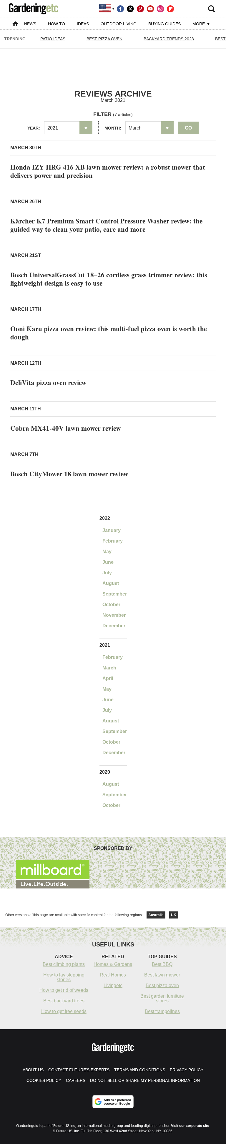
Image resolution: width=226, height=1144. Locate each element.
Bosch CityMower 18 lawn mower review (69, 474)
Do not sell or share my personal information (145, 1080)
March (109, 667)
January (111, 530)
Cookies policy (43, 1080)
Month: (112, 128)
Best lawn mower (162, 974)
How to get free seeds (64, 1011)
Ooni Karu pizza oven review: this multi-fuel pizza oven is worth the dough (108, 333)
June (108, 562)
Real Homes (113, 974)
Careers (75, 1080)
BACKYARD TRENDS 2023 (169, 39)
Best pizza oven (162, 985)
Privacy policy (186, 1069)
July (107, 572)
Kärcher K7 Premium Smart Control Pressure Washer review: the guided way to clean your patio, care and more (106, 225)
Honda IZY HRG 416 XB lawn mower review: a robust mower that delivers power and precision (107, 171)
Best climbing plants (64, 964)
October (111, 604)
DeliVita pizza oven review (48, 382)
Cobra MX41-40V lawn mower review (65, 428)
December (113, 625)
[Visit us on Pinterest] (140, 8)
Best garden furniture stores (162, 998)
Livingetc (113, 985)
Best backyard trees (63, 1000)
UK (173, 915)
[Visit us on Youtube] (150, 8)
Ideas (83, 23)
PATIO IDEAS (52, 39)
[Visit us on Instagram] (160, 8)
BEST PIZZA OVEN (104, 39)
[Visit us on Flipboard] (170, 8)
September (114, 593)
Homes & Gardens (113, 964)
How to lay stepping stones (63, 977)
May (107, 551)
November (114, 615)
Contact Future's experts (78, 1069)
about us (33, 1069)
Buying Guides (164, 23)
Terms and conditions (139, 1069)
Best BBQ (162, 964)
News (30, 23)
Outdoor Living (119, 23)
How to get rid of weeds (63, 990)
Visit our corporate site (190, 1126)
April (107, 678)
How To (56, 23)
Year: (33, 128)
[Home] (15, 24)
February (112, 540)
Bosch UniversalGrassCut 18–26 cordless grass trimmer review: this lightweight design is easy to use (108, 279)
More (199, 23)
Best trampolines (162, 1011)
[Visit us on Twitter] (130, 8)
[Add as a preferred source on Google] (113, 1101)
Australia (156, 915)
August (110, 583)
